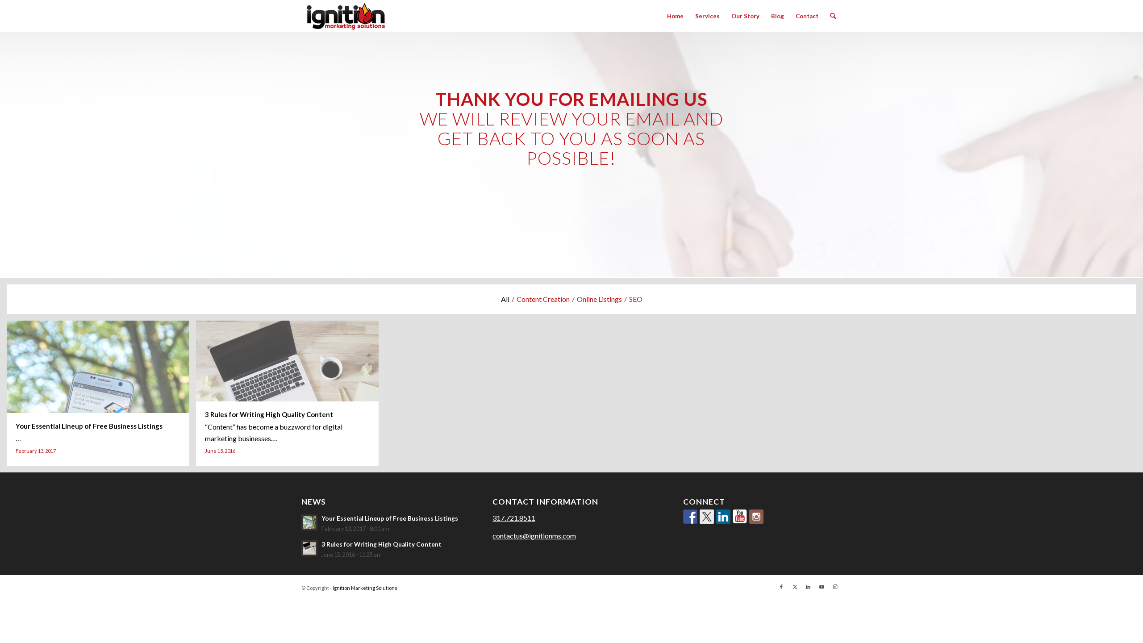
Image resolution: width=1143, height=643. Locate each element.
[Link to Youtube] (821, 586)
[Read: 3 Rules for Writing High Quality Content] (309, 548)
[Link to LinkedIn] (808, 586)
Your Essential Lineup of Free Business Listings (389, 518)
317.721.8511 (513, 518)
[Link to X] (794, 586)
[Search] (833, 16)
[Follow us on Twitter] (707, 516)
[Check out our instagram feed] (756, 516)
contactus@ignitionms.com (534, 535)
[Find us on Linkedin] (723, 516)
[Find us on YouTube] (740, 516)
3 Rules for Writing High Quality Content (381, 544)
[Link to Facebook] (781, 586)
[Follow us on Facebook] (690, 516)
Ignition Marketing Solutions (365, 588)
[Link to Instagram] (835, 586)
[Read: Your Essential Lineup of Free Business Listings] (309, 522)
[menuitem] (675, 16)
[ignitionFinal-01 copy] (345, 16)
